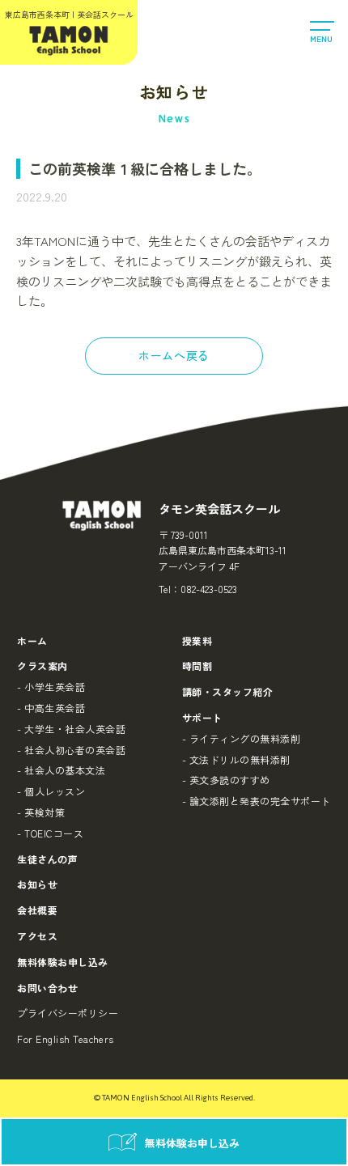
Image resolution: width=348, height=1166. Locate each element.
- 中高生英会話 (51, 707)
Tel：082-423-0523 (198, 589)
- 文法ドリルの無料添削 (236, 759)
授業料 (197, 640)
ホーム (32, 640)
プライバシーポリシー (67, 1013)
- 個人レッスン (51, 791)
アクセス (37, 936)
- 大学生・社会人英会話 (71, 729)
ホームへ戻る (173, 355)
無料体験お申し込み (62, 962)
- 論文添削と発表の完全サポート (256, 801)
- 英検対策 (41, 812)
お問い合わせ (47, 987)
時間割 (197, 665)
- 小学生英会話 (51, 686)
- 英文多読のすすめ (226, 780)
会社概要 (37, 910)
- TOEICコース (50, 833)
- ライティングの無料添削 (241, 738)
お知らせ (37, 884)
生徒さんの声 (47, 859)
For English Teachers (65, 1038)
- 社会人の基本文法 (61, 770)
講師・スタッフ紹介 (227, 691)
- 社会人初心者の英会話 (71, 750)
